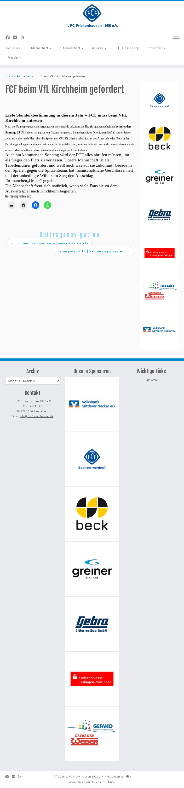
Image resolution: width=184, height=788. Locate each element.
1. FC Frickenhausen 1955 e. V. (84, 776)
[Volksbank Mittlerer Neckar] (159, 329)
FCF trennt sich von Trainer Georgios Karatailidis (49, 243)
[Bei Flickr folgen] (16, 37)
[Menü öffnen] (176, 37)
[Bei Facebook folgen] (9, 37)
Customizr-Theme (103, 782)
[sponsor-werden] (159, 100)
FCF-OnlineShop (126, 48)
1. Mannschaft (38, 48)
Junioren (97, 48)
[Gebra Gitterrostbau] (159, 215)
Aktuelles (13, 48)
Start (9, 76)
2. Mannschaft (70, 48)
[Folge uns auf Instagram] (23, 37)
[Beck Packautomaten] (159, 138)
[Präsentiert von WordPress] (127, 775)
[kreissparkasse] (159, 253)
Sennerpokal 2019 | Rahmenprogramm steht (93, 251)
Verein (13, 57)
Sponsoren (154, 48)
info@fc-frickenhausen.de (36, 416)
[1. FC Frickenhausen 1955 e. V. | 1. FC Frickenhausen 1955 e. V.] (92, 15)
